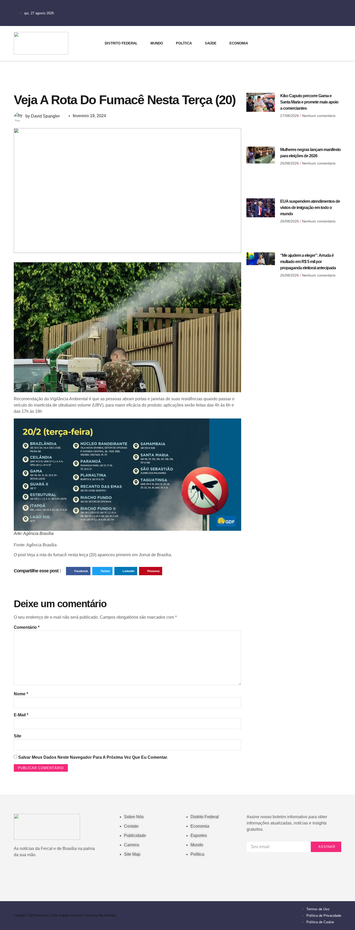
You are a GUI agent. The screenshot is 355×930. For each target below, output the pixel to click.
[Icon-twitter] (306, 35)
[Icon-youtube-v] (306, 49)
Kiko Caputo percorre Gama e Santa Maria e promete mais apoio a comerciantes (309, 102)
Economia (238, 43)
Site (17, 736)
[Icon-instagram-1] (290, 49)
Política (184, 43)
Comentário (27, 627)
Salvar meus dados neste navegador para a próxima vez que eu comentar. (93, 757)
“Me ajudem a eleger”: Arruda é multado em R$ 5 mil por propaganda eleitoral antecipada (308, 261)
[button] (78, 571)
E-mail (21, 715)
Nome (21, 694)
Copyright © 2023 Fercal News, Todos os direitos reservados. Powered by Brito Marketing (64, 915)
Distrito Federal (121, 43)
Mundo (156, 43)
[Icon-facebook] (290, 35)
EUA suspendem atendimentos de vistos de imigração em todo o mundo (310, 207)
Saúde (210, 43)
